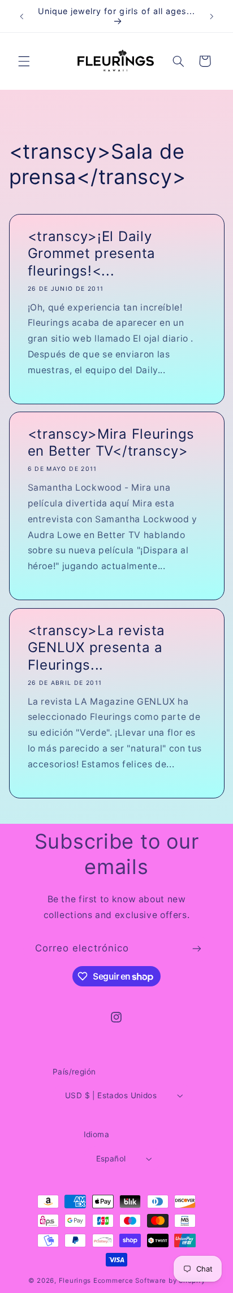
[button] (24, 61)
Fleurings (75, 1281)
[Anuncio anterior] (21, 16)
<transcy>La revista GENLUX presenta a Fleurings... (96, 647)
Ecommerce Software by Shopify (149, 1281)
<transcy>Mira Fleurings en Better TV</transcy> (111, 442)
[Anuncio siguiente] (211, 16)
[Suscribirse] (197, 949)
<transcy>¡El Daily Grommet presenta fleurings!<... (91, 253)
